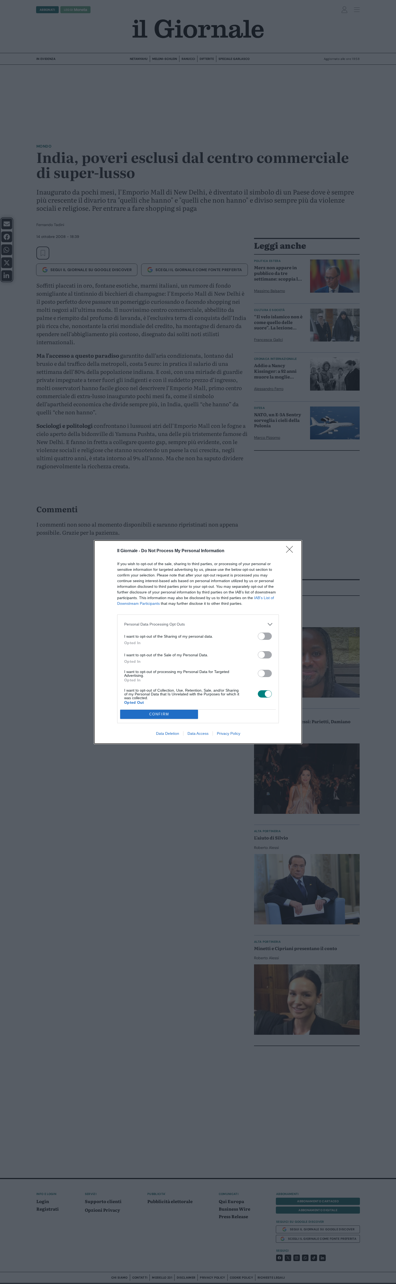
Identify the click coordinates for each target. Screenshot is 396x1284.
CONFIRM (159, 714)
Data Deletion (167, 733)
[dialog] (198, 642)
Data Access (198, 733)
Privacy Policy (228, 733)
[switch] (265, 636)
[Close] (291, 551)
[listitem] (198, 624)
